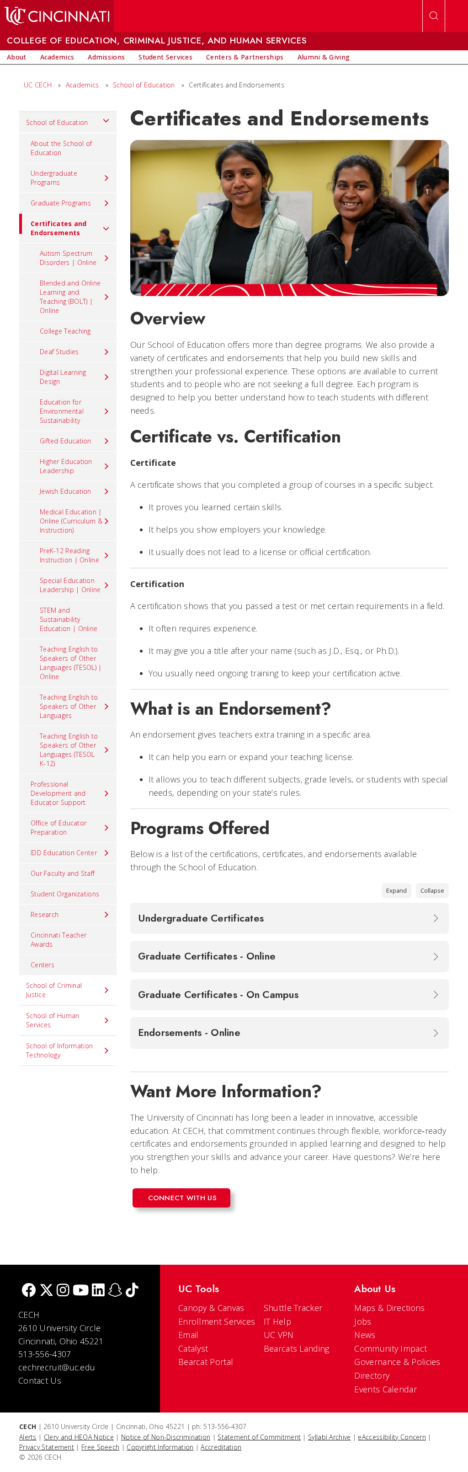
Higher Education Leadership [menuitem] (66, 466)
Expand (396, 890)
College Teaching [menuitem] (65, 331)
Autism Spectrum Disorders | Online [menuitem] (68, 258)
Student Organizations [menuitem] (65, 894)
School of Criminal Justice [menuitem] (54, 990)
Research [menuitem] (44, 914)
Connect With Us (182, 1198)
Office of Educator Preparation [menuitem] (58, 827)
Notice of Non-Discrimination (165, 1437)
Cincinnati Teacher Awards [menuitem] (58, 940)
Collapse (432, 890)
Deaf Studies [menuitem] (59, 351)
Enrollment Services (216, 1321)
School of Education (144, 85)
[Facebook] (28, 1291)
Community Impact (390, 1348)
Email (188, 1334)
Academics (82, 85)
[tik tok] (132, 1291)
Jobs (362, 1321)
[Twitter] (46, 1291)
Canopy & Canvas (211, 1307)
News (364, 1334)
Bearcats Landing (297, 1348)
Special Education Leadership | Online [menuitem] (70, 585)
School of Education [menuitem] (57, 122)
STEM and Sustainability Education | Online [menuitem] (68, 619)
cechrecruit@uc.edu (56, 1367)
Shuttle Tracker (293, 1307)
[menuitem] (16, 57)
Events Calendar (385, 1389)
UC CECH (38, 85)
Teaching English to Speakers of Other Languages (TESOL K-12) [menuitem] (69, 750)
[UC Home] (57, 16)
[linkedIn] (98, 1291)
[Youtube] (81, 1291)
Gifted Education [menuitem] (65, 441)
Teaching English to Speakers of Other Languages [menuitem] (69, 706)
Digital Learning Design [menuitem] (63, 377)
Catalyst (193, 1348)
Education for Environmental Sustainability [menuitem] (62, 411)
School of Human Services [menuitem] (53, 1020)
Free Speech (100, 1447)
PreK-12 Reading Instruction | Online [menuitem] (69, 555)
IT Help (277, 1321)
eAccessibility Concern (392, 1437)
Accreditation (221, 1447)
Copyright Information (160, 1447)
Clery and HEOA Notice (79, 1437)
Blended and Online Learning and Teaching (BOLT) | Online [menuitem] (70, 297)
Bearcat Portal (205, 1361)
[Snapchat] (115, 1291)
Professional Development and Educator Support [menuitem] (58, 793)
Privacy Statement (46, 1447)
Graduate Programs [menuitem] (61, 203)
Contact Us (39, 1380)
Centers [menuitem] (42, 964)
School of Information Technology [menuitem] (59, 1050)
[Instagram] (63, 1291)
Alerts (28, 1437)
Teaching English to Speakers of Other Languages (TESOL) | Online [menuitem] (71, 663)
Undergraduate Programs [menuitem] (54, 178)
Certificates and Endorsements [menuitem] (59, 228)
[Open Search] (433, 16)
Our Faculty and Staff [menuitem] (63, 873)
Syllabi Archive (329, 1437)
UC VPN (279, 1334)
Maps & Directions (389, 1307)
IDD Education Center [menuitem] (64, 852)
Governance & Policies (397, 1361)
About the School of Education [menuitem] (61, 148)
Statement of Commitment (259, 1437)
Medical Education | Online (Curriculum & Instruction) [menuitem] (71, 520)
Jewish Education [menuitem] (65, 491)
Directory (371, 1375)
